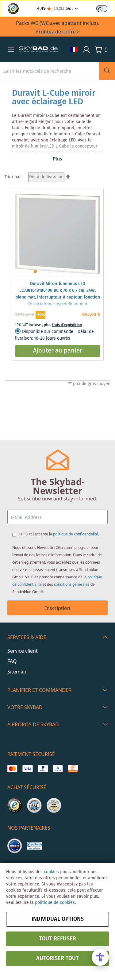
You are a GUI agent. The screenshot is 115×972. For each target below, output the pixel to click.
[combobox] (49, 71)
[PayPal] (43, 768)
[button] (10, 49)
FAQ (12, 661)
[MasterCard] (12, 768)
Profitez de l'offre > (58, 31)
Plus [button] (57, 159)
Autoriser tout (57, 958)
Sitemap (16, 671)
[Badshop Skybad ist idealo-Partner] (14, 846)
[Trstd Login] (105, 8)
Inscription (57, 608)
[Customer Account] (86, 49)
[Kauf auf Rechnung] (73, 768)
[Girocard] (58, 768)
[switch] (101, 8)
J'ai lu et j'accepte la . (59, 534)
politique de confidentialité (75, 534)
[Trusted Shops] (14, 805)
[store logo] (38, 49)
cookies (51, 872)
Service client (22, 650)
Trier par (13, 177)
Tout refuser (57, 939)
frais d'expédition (67, 325)
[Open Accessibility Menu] (100, 957)
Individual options (58, 919)
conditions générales (72, 584)
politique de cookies (55, 902)
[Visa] (27, 768)
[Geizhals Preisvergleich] (34, 846)
